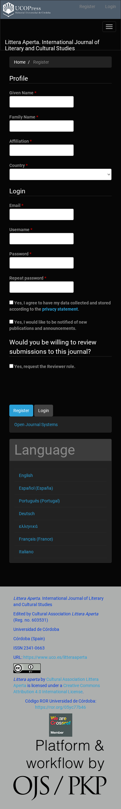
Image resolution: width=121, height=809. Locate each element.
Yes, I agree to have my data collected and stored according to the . (60, 306)
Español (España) (36, 488)
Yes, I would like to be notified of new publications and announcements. (48, 325)
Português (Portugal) (39, 500)
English (26, 475)
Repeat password (36, 278)
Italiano (26, 551)
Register (87, 6)
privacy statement (60, 309)
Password (29, 253)
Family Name (32, 116)
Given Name (31, 92)
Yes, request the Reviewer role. (44, 366)
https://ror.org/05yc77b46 (60, 707)
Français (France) (36, 539)
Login (110, 6)
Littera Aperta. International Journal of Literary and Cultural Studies (52, 44)
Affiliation (29, 141)
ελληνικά (28, 526)
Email (25, 205)
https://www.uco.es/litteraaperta (55, 657)
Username (29, 229)
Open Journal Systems (36, 424)
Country (27, 165)
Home (19, 62)
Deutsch (27, 513)
